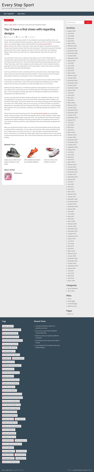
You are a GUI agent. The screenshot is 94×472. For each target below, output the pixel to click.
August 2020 (71, 209)
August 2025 (71, 60)
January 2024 (72, 107)
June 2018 (71, 273)
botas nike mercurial (10, 333)
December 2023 (72, 110)
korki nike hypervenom (11, 372)
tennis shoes (20, 455)
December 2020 (72, 199)
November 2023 (73, 112)
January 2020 (72, 226)
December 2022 (72, 140)
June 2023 (71, 125)
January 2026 (72, 48)
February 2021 (72, 194)
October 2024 (72, 85)
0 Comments (31, 37)
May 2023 (71, 127)
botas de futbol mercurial (11, 330)
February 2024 (72, 105)
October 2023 (72, 115)
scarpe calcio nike (10, 422)
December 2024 (72, 80)
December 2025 (72, 51)
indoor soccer (8, 369)
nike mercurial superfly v (11, 405)
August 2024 (71, 90)
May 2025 (71, 68)
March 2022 (71, 162)
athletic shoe (8, 326)
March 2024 (71, 102)
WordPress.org (72, 306)
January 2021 (72, 196)
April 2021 (71, 189)
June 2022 (71, 154)
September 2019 (73, 236)
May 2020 (71, 216)
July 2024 (71, 93)
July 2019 (71, 241)
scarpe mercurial (9, 433)
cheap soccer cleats (10, 344)
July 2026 (71, 33)
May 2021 (71, 186)
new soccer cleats (9, 390)
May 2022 (71, 157)
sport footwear (8, 451)
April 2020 (71, 219)
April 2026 (71, 41)
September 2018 (73, 266)
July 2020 (71, 211)
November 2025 (73, 53)
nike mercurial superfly (40, 113)
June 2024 (71, 95)
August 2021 (71, 179)
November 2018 (72, 261)
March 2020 (71, 221)
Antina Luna (11, 37)
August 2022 (71, 149)
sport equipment (9, 14)
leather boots (8, 376)
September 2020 (73, 206)
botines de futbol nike (10, 337)
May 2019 (71, 246)
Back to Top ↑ (87, 470)
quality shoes (8, 419)
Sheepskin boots (9, 437)
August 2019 (71, 238)
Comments (72, 303)
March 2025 (71, 73)
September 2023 (73, 117)
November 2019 (72, 231)
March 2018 (71, 280)
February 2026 (72, 46)
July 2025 (71, 63)
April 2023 (71, 130)
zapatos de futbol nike (11, 462)
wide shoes (20, 458)
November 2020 (73, 201)
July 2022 (71, 152)
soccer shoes (8, 447)
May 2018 (71, 275)
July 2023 (71, 122)
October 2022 (72, 144)
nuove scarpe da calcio (11, 408)
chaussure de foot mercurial (12, 340)
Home (6, 24)
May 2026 (71, 38)
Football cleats (8, 362)
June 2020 (71, 214)
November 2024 (73, 83)
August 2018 (71, 268)
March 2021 (71, 191)
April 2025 (71, 70)
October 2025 (72, 55)
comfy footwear (9, 351)
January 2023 (72, 137)
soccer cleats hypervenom (12, 444)
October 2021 (72, 174)
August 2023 (71, 120)
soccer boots (8, 440)
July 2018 (71, 271)
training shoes (8, 458)
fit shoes (6, 358)
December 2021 (72, 169)
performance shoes (10, 415)
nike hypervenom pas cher (12, 394)
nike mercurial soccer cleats (12, 397)
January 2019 (72, 256)
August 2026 (71, 31)
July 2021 (71, 182)
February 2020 (72, 224)
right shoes (20, 419)
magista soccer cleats (10, 383)
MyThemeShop (78, 470)
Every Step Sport (18, 4)
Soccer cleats (21, 440)
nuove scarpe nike (9, 412)
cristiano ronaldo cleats (11, 355)
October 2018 (72, 263)
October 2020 (72, 204)
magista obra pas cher (11, 380)
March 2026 (71, 43)
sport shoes (21, 14)
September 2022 (73, 147)
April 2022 (71, 159)
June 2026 (71, 36)
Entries (71, 301)
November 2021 (72, 172)
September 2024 (73, 88)
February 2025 (72, 75)
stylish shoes (8, 455)
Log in (69, 298)
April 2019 (71, 248)
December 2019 (72, 229)
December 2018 (72, 258)
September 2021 (73, 177)
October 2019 (72, 233)
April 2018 (71, 278)
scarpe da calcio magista (11, 426)
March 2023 (71, 132)
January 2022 (72, 167)
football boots (18, 358)
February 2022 (72, 164)
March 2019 (71, 251)
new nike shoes (8, 387)
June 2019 (71, 243)
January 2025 (72, 78)
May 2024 (71, 98)
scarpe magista (8, 430)
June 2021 (71, 184)
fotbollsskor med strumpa (11, 365)
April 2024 (71, 100)
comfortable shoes (9, 347)
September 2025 (73, 58)
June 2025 (71, 65)
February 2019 (72, 253)
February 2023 (72, 135)
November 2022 (72, 142)
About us (70, 314)
